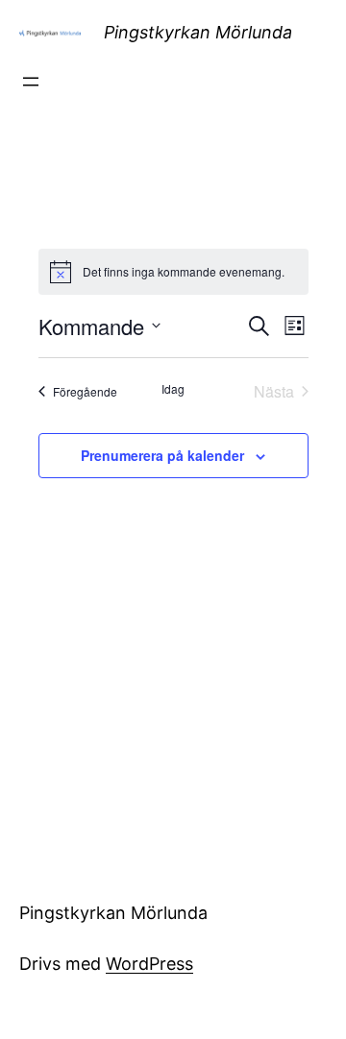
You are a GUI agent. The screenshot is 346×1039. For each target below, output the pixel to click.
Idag (173, 389)
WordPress (149, 964)
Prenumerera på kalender (162, 455)
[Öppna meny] (30, 81)
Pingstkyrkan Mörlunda (198, 32)
